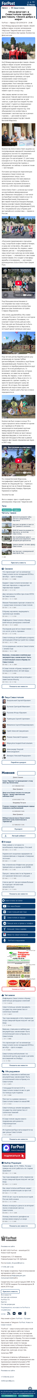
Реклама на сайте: (8, 1370)
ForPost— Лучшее (23, 1318)
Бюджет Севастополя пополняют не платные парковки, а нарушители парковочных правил (17, 585)
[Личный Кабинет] (28, 2)
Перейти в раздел (18, 762)
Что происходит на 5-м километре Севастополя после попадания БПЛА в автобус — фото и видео (18, 574)
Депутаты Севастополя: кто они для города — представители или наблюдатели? (16, 794)
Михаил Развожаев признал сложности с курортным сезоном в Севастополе (18, 604)
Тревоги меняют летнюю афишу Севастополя (24, 545)
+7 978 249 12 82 (7, 1267)
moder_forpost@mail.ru (15, 1263)
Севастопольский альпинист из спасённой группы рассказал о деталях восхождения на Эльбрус (18, 1056)
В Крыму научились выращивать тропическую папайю (16, 612)
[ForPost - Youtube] (20, 1314)
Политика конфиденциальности (24, 1393)
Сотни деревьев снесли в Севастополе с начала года (18, 647)
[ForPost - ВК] (14, 1314)
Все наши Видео (13, 906)
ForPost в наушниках (16, 940)
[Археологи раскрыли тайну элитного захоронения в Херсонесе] (7, 518)
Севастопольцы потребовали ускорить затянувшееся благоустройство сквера (18, 638)
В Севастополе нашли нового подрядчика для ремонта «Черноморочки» (14, 1121)
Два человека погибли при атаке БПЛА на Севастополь (18, 595)
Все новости (6, 1295)
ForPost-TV (5, 1299)
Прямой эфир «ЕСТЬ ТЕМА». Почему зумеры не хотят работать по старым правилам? (18, 1168)
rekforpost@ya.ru (7, 1381)
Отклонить (9, 1396)
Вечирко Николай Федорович (19, 756)
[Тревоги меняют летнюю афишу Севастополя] (7, 545)
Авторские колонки (9, 1297)
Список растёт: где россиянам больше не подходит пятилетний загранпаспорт (18, 884)
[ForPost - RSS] (8, 1314)
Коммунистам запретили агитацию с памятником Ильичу (17, 678)
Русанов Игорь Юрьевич (17, 713)
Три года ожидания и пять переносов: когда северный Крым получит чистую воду (18, 1020)
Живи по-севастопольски (17, 935)
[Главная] (8, 3)
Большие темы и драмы (16, 929)
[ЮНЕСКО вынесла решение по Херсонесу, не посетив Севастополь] (7, 532)
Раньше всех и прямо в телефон (20, 923)
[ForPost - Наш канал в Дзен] (29, 1314)
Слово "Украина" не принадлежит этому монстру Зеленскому (18, 782)
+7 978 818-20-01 (7, 1377)
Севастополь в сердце (16, 918)
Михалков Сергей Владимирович (20, 725)
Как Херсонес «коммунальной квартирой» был (23, 552)
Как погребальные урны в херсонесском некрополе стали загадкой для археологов (24, 538)
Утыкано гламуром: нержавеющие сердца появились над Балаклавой (19, 807)
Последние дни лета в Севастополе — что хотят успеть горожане (18, 630)
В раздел (18, 829)
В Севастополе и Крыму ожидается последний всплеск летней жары (17, 669)
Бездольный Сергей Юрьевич (19, 700)
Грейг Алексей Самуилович (18, 731)
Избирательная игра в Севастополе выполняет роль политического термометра (16, 819)
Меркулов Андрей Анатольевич (19, 743)
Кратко (4, 1302)
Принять (26, 1396)
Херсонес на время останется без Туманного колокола (23, 525)
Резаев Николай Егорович (17, 737)
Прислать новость (18, 563)
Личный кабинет (19, 836)
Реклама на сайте (8, 1246)
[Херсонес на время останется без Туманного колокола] (7, 525)
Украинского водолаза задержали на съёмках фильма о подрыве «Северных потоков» (18, 856)
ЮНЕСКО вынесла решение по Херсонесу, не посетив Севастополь (23, 532)
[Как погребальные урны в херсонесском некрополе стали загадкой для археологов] (7, 539)
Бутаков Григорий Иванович (18, 706)
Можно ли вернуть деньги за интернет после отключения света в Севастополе (18, 1207)
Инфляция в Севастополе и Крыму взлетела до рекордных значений (16, 621)
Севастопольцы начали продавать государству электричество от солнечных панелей (16, 1009)
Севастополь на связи (13, 900)
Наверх (30, 1389)
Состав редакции (8, 1304)
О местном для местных (17, 912)
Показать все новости (18, 686)
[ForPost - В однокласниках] (25, 1314)
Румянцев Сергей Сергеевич (18, 719)
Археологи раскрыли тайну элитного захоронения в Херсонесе (22, 518)
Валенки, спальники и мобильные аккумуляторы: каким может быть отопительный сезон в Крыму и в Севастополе (17, 658)
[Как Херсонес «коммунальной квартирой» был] (7, 552)
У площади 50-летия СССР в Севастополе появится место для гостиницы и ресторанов (16, 1090)
